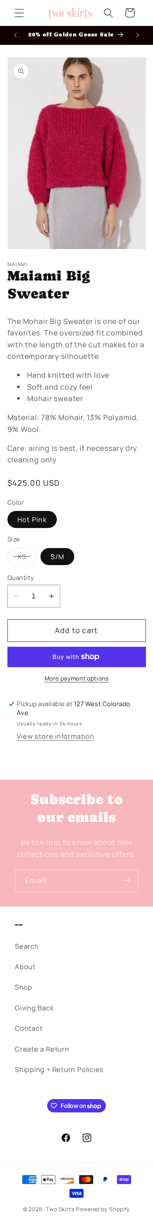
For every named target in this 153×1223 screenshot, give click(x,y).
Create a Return (42, 1049)
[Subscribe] (127, 880)
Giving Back (34, 1007)
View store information (55, 736)
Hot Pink (32, 519)
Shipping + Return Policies (59, 1069)
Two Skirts (60, 1209)
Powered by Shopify (103, 1209)
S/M (57, 556)
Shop (23, 987)
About (25, 966)
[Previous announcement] (15, 35)
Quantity (20, 577)
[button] (19, 12)
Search (27, 946)
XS (27, 558)
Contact (28, 1028)
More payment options (77, 678)
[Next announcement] (138, 35)
